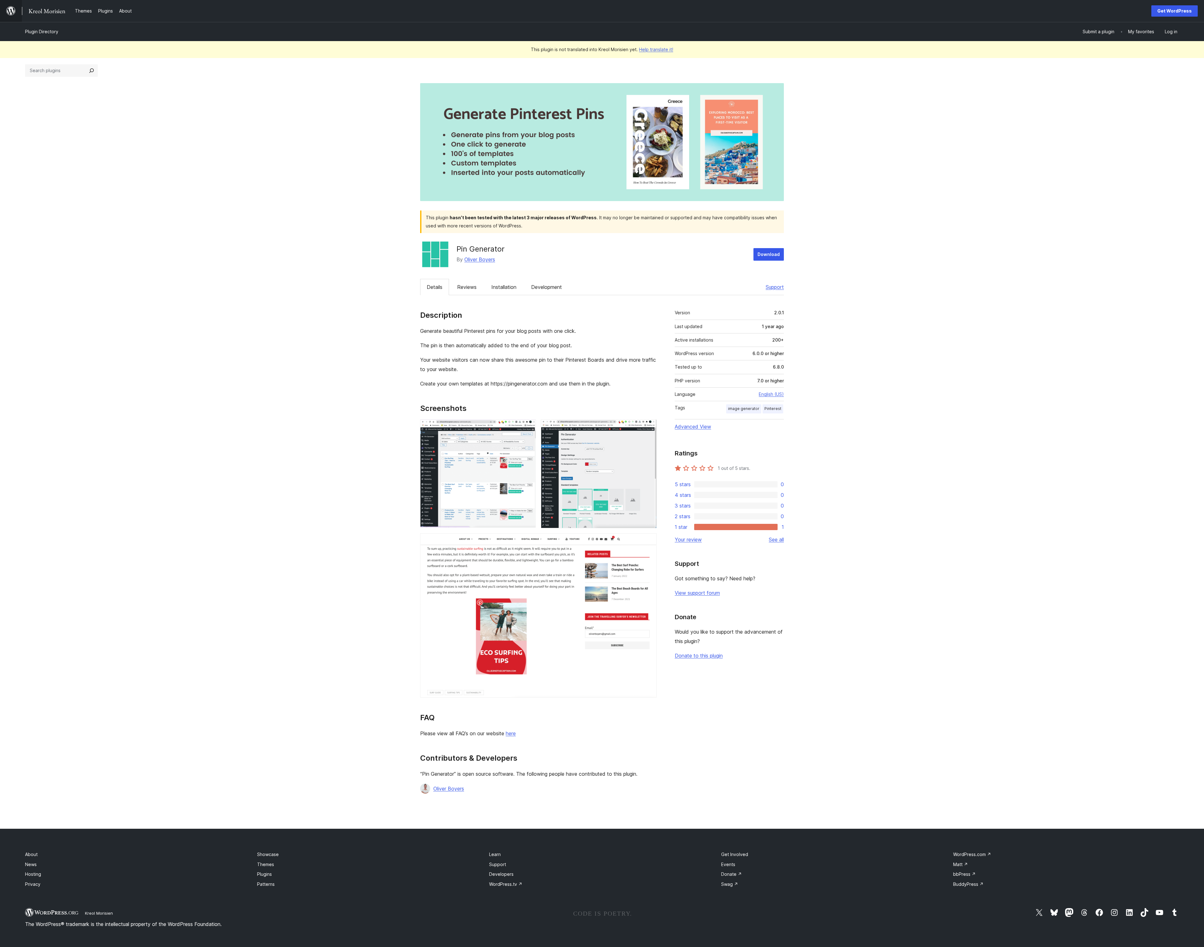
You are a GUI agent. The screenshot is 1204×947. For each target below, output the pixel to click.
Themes (265, 864)
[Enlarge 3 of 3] (648, 542)
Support (775, 287)
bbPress (964, 874)
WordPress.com (972, 854)
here (511, 733)
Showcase (268, 854)
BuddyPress (968, 884)
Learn (495, 854)
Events (728, 864)
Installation (503, 287)
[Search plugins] (91, 70)
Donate (731, 874)
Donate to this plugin (699, 655)
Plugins (264, 874)
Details (434, 287)
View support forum (697, 593)
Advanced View (693, 426)
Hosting (33, 874)
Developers (501, 874)
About (31, 854)
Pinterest (772, 408)
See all (776, 539)
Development (546, 287)
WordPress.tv (505, 884)
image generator (743, 408)
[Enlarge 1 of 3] (527, 428)
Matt (960, 864)
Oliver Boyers (479, 259)
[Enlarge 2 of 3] (648, 428)
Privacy (32, 884)
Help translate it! (656, 49)
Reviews (467, 287)
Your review (688, 539)
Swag (729, 884)
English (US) (771, 394)
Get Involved (734, 854)
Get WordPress (1174, 10)
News (31, 864)
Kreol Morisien (99, 913)
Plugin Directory (41, 31)
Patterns (266, 884)
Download (769, 254)
